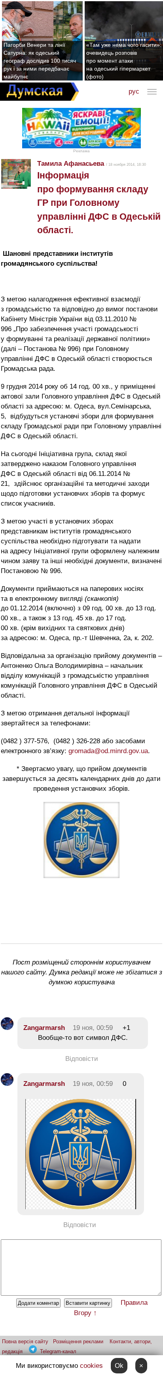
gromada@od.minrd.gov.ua (108, 751)
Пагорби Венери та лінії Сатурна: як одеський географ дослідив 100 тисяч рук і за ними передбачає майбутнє (40, 61)
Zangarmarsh (44, 1028)
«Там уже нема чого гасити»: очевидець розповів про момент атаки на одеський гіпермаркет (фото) (123, 61)
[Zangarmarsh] (7, 1028)
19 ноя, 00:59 (93, 1028)
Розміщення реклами (78, 1341)
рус (134, 91)
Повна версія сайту (25, 1341)
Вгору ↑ (85, 1313)
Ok (119, 1365)
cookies (91, 1365)
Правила (134, 1302)
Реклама (81, 151)
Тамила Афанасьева (70, 163)
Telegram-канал (58, 1351)
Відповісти (81, 1058)
